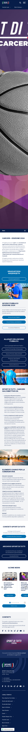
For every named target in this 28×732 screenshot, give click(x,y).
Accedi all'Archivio (14, 556)
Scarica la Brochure (14, 365)
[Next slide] (26, 587)
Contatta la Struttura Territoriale (14, 536)
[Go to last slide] (2, 587)
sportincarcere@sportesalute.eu (10, 623)
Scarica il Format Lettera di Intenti (14, 354)
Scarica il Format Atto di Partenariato (14, 349)
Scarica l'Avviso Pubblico (14, 317)
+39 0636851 (6, 678)
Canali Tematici (6, 694)
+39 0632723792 (7, 680)
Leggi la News (9, 595)
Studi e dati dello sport (7, 701)
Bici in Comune (18, 7)
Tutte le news (14, 606)
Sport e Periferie (6, 707)
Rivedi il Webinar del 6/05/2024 (14, 322)
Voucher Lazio (5, 7)
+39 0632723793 (16, 680)
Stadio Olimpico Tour (7, 716)
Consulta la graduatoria (14, 279)
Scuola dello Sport (6, 704)
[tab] (10, 602)
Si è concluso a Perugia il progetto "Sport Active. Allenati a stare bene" (9, 586)
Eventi (3, 713)
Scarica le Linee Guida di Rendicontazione (14, 359)
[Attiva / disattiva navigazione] (25, 230)
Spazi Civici (4, 726)
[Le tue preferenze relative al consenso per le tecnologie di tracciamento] (7, 729)
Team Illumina (5, 710)
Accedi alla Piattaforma (14, 327)
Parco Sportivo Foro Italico (8, 698)
